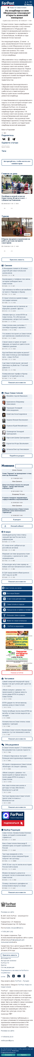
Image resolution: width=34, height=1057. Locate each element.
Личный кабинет (17, 526)
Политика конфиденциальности (10, 1051)
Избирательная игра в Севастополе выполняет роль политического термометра (15, 510)
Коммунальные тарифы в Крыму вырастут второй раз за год (14, 375)
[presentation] (5, 207)
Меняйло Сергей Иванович (17, 396)
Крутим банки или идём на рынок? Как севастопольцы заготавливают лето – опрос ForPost (15, 354)
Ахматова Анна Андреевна (17, 414)
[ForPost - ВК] (13, 977)
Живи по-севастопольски (17, 621)
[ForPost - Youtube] (19, 977)
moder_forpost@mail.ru (14, 928)
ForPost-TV (5, 963)
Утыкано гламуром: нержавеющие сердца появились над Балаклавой (15, 498)
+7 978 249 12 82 (7, 932)
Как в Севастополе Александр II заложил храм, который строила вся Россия (16, 845)
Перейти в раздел (17, 456)
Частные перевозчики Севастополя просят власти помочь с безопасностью (16, 798)
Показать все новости (17, 383)
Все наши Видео (13, 593)
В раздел (17, 520)
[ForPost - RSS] (8, 977)
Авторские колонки (8, 961)
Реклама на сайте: (7, 1031)
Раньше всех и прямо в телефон (19, 610)
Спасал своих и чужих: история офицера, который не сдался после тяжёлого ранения (15, 344)
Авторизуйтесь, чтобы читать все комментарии (17, 162)
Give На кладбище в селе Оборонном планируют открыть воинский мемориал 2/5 (4, 145)
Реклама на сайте (7, 912)
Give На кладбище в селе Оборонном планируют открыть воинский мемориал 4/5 (7, 145)
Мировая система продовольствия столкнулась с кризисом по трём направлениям (16, 556)
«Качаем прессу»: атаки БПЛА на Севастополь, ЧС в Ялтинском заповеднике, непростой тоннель (15, 317)
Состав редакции (7, 967)
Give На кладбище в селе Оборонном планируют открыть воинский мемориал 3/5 (5, 145)
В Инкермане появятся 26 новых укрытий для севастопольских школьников (15, 270)
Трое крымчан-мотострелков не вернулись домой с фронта (14, 307)
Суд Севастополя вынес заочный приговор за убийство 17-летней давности (15, 365)
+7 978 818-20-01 (7, 1037)
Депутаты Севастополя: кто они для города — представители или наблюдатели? (15, 486)
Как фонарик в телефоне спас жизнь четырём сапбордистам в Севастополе (16, 281)
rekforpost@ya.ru (7, 1040)
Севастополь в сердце (15, 604)
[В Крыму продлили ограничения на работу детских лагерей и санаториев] (17, 219)
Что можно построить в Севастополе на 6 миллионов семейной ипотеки (16, 335)
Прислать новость (17, 260)
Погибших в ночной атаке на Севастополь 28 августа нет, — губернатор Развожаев (14, 198)
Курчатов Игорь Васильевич (18, 443)
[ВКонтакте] (4, 139)
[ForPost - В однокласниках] (24, 977)
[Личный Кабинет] (26, 2)
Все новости (6, 958)
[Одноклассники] (9, 139)
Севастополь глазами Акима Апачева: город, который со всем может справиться (16, 835)
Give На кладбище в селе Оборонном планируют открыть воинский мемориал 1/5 (2, 145)
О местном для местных (16, 599)
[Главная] (8, 3)
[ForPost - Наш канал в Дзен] (27, 977)
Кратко (4, 965)
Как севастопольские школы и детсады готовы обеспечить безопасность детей (14, 787)
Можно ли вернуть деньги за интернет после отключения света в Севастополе (16, 875)
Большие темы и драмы (16, 615)
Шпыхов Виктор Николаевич (18, 449)
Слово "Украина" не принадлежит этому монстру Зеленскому (16, 474)
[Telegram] (13, 139)
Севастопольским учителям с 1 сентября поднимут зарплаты (14, 326)
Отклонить (8, 1055)
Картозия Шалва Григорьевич (18, 438)
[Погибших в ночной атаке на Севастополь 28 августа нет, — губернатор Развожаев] (17, 176)
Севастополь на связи (13, 588)
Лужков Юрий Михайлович (17, 426)
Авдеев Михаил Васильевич (17, 420)
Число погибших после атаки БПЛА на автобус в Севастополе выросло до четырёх (17, 713)
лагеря (27, 234)
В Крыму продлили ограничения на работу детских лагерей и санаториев (16, 241)
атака (28, 192)
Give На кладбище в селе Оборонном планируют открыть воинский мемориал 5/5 (9, 145)
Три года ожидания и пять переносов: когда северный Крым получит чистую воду (15, 856)
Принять (24, 1055)
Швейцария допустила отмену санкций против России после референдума (14, 537)
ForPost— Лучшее (22, 981)
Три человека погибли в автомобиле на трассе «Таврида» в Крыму (16, 291)
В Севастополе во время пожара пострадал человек (14, 299)
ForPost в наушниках (16, 626)
